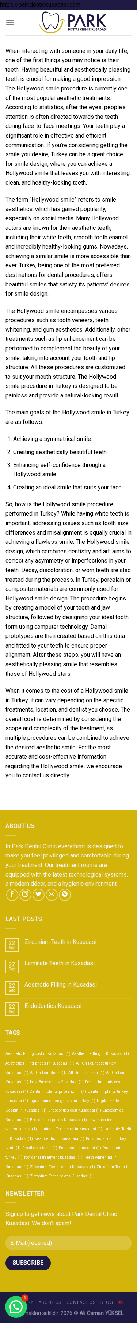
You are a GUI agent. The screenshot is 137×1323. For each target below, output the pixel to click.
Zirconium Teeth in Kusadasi (60, 941)
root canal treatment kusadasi (53, 1157)
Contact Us (81, 1302)
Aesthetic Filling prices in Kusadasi (40, 1063)
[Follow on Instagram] (25, 895)
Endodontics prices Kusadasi (58, 1119)
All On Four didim (48, 1072)
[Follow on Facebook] (12, 895)
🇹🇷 (121, 1302)
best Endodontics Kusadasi (57, 1082)
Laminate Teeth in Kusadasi (59, 963)
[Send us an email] (52, 895)
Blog (106, 1302)
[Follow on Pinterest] (65, 895)
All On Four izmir (86, 1072)
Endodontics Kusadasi (52, 1005)
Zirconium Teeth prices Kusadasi (62, 1176)
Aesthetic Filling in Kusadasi (60, 984)
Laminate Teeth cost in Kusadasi (70, 1129)
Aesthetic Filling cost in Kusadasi (38, 1053)
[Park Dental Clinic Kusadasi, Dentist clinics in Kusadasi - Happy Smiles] (73, 22)
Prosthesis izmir (39, 1147)
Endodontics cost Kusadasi (74, 1110)
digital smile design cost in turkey (62, 1100)
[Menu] (9, 22)
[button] (16, 1307)
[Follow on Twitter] (39, 895)
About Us (49, 1302)
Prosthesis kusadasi (80, 1147)
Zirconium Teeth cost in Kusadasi (62, 1167)
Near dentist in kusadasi (59, 1138)
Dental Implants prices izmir (58, 1091)
